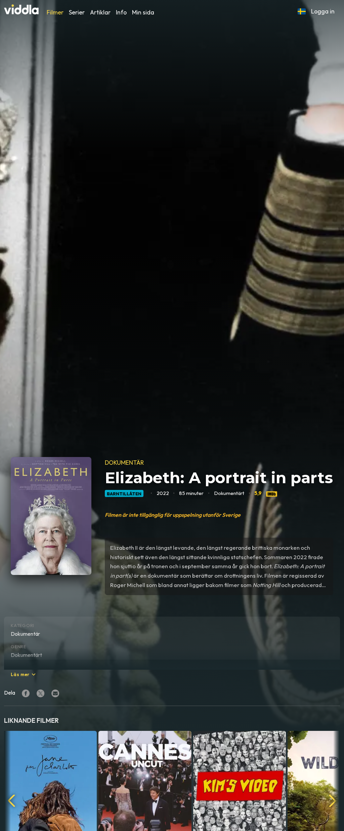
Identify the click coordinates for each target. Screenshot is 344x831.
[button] (302, 11)
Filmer (55, 12)
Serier (77, 12)
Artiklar (100, 12)
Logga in (323, 11)
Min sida (143, 12)
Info (121, 12)
